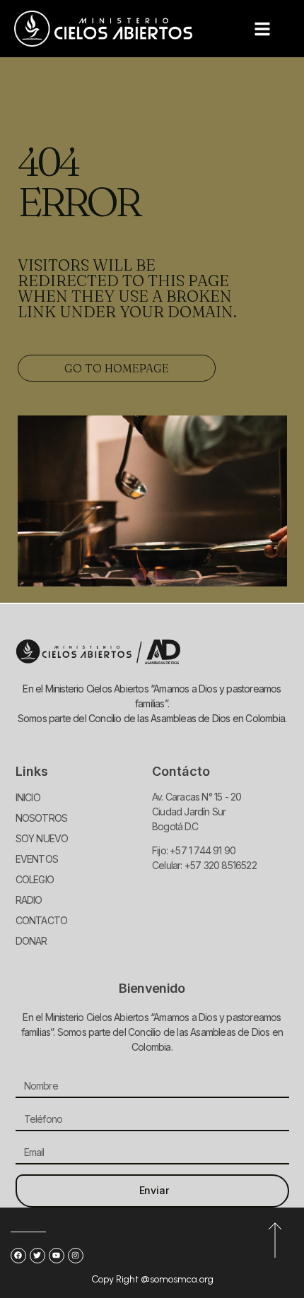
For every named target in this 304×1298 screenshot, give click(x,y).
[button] (262, 29)
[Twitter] (37, 1255)
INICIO (28, 797)
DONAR (31, 941)
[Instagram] (75, 1255)
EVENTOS (37, 859)
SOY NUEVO (42, 838)
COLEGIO (35, 879)
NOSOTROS (42, 818)
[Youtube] (56, 1255)
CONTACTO (42, 920)
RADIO (29, 900)
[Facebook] (18, 1255)
